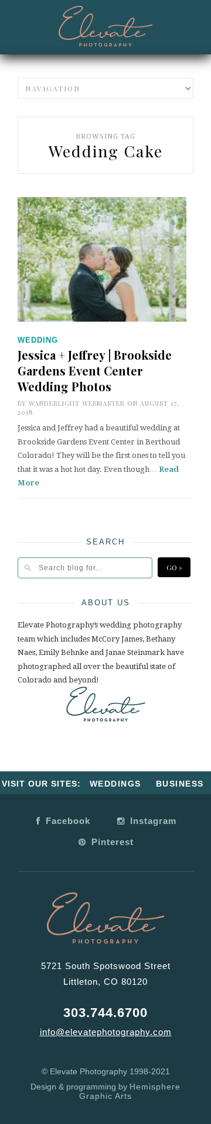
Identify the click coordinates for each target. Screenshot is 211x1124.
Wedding (38, 340)
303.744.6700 (105, 1012)
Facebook (66, 821)
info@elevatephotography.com (106, 1032)
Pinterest (111, 842)
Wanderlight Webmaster (77, 403)
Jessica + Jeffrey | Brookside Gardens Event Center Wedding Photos (95, 370)
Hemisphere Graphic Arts (130, 1091)
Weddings (115, 783)
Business (180, 783)
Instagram (151, 821)
